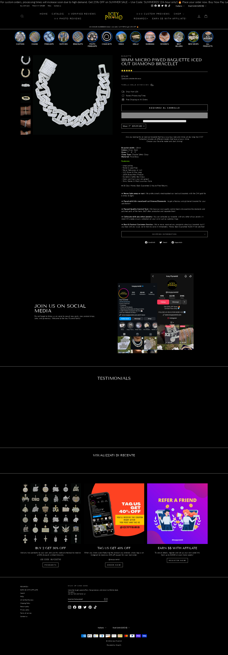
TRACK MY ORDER (38, 6)
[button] (127, 70)
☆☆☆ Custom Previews (153, 13)
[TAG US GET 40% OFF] (114, 513)
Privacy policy (24, 610)
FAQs (49, 6)
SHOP (178, 13)
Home (44, 13)
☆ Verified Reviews (82, 13)
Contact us (57, 6)
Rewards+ (141, 18)
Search (22, 593)
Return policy (24, 606)
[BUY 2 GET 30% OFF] (50, 513)
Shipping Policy (25, 603)
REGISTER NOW (177, 560)
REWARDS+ (24, 586)
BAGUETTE (126, 56)
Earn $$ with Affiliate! (169, 18)
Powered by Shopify (114, 645)
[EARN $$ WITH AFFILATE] (177, 513)
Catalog (58, 13)
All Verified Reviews (27, 600)
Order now (114, 565)
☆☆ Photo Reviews (68, 18)
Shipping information (164, 234)
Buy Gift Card (24, 6)
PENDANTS (50, 565)
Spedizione (125, 78)
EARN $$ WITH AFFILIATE (29, 590)
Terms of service (25, 613)
